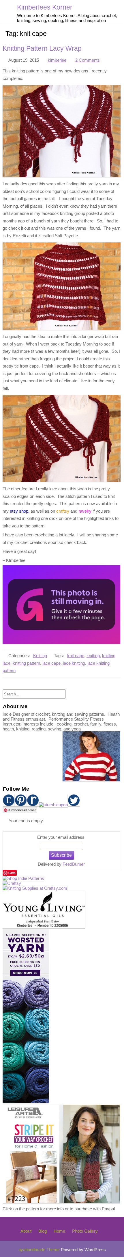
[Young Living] (44, 926)
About (25, 1231)
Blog (42, 1231)
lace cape (51, 663)
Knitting (40, 655)
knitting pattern (26, 663)
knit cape (75, 655)
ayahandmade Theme (39, 1249)
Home (59, 1231)
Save (12, 873)
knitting (93, 655)
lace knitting (74, 663)
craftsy (62, 510)
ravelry (84, 510)
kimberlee (57, 60)
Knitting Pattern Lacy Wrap (42, 48)
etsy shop (19, 510)
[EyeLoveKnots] (61, 642)
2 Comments (87, 60)
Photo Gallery (85, 1231)
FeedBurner (74, 864)
